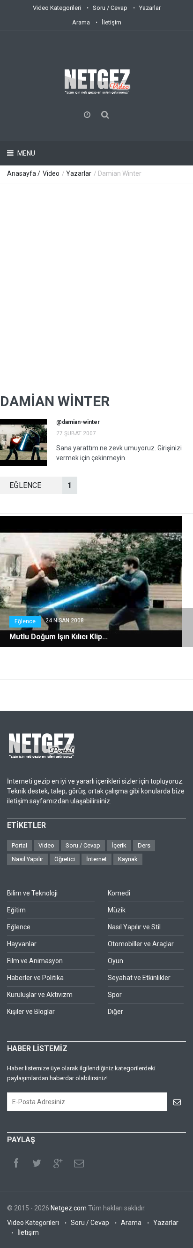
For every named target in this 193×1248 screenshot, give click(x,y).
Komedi (119, 893)
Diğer (115, 1011)
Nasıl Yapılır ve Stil (134, 927)
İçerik (118, 845)
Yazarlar (150, 7)
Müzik (117, 910)
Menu (25, 153)
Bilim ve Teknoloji (32, 893)
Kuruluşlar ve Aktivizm (40, 994)
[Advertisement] (96, 285)
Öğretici (64, 859)
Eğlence (25, 621)
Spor (115, 994)
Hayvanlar (22, 944)
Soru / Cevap (110, 7)
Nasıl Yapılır (27, 859)
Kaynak (128, 859)
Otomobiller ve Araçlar (141, 944)
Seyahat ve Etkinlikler (139, 977)
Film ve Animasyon (35, 961)
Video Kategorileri (57, 7)
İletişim (111, 22)
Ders (144, 845)
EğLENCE (40, 485)
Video (51, 173)
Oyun (115, 961)
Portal (19, 845)
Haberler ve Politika (35, 977)
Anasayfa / (24, 173)
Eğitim (16, 910)
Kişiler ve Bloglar (31, 1011)
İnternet (96, 859)
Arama (81, 22)
